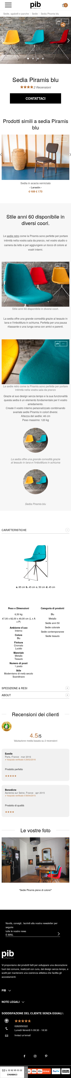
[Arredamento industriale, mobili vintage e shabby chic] (35, 4)
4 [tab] (43, 58)
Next (68, 40)
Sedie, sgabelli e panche (16, 13)
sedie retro (13, 236)
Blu (52, 614)
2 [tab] (33, 58)
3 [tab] (38, 58)
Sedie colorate (52, 627)
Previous (2, 40)
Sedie (35, 13)
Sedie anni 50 (52, 623)
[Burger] (8, 5)
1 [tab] (28, 58)
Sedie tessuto (52, 636)
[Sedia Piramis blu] (35, 481)
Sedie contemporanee (52, 631)
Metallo (52, 618)
